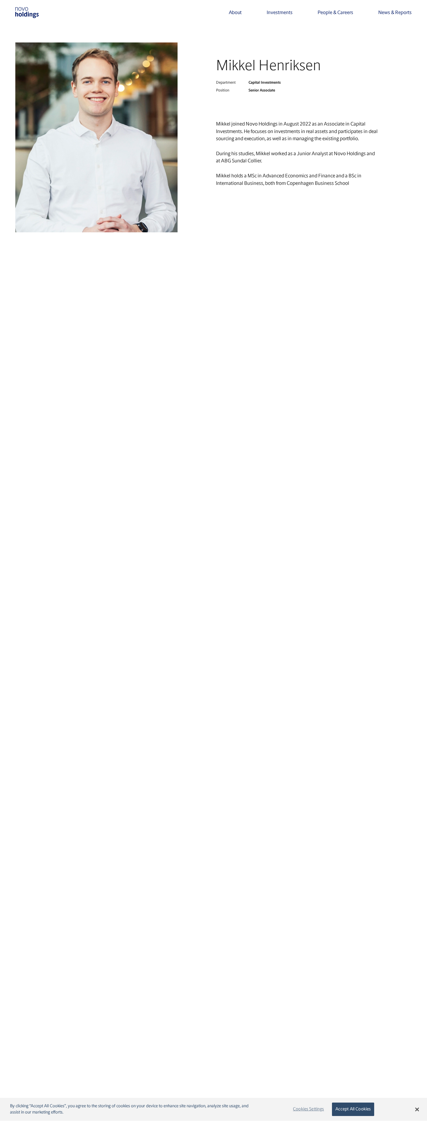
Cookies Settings (308, 1109)
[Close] (417, 1109)
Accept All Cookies (353, 1109)
